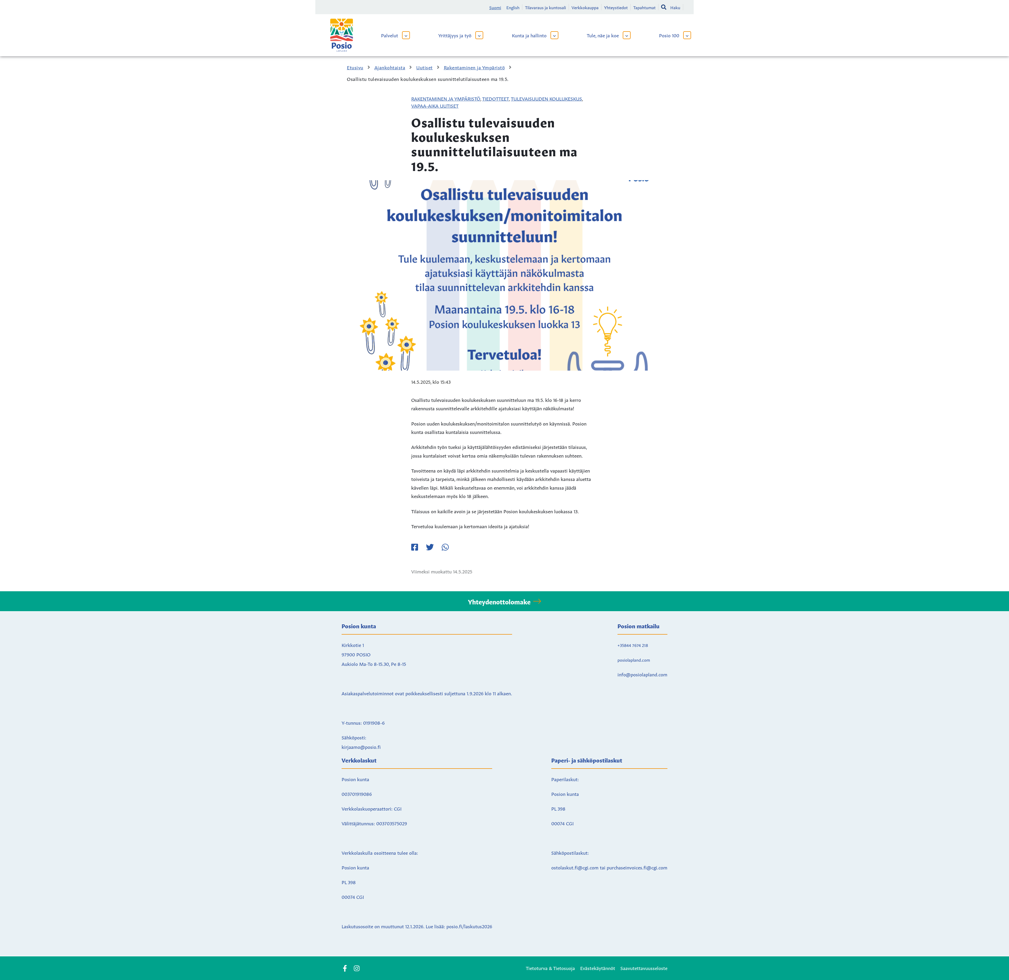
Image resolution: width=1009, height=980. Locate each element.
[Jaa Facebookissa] (414, 547)
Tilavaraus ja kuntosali (545, 7)
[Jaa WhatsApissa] (445, 547)
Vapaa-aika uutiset (435, 105)
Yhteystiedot (616, 7)
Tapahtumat (644, 7)
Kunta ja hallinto (529, 35)
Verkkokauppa (585, 7)
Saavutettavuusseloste (643, 967)
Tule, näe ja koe (603, 35)
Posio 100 (669, 35)
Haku (675, 7)
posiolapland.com (633, 659)
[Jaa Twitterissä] (430, 547)
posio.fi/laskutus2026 (469, 925)
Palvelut (389, 35)
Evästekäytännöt (597, 967)
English (512, 7)
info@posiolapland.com (642, 674)
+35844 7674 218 (632, 645)
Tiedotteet (495, 98)
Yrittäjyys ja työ (454, 35)
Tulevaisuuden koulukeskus (546, 98)
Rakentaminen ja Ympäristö (445, 98)
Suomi (495, 7)
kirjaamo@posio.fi (361, 746)
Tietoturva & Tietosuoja (550, 967)
